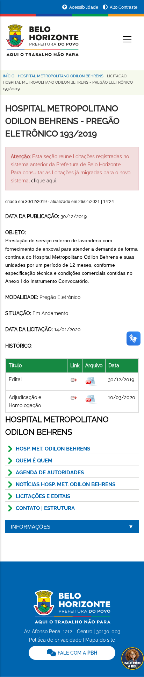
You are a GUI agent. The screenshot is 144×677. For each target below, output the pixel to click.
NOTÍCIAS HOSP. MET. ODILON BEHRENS (65, 484)
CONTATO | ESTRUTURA (45, 508)
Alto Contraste (123, 7)
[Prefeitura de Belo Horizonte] (42, 35)
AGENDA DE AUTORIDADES (50, 472)
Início (8, 76)
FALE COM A (76, 653)
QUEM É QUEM (34, 461)
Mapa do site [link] (100, 640)
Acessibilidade (84, 7)
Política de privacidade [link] (55, 640)
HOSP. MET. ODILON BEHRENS (53, 449)
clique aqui (43, 180)
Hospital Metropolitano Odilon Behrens (60, 76)
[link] (72, 653)
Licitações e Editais (43, 496)
